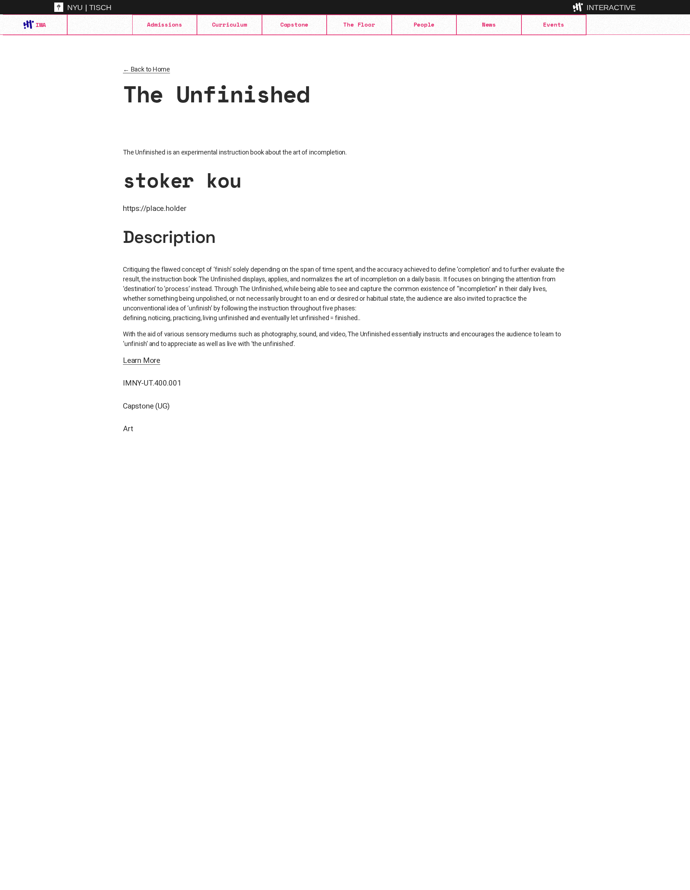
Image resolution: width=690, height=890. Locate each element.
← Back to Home (146, 69)
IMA (41, 24)
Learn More (141, 360)
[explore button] (578, 7)
